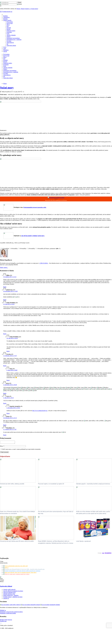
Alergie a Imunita (11, 35)
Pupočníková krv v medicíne (14, 39)
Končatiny (9, 32)
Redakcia (2, 619)
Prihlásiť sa (3, 610)
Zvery (4, 47)
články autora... (4, 267)
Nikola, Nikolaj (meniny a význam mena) (27, 8)
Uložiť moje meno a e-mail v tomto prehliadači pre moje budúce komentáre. (21, 449)
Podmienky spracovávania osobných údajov (11, 611)
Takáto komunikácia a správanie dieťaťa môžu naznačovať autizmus (22, 571)
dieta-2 (6, 567)
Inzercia (10, 619)
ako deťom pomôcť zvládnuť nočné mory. (33, 235)
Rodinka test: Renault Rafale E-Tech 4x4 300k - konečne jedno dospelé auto (25, 569)
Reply (4, 287)
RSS (6, 619)
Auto (4, 48)
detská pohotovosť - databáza (10, 595)
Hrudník (9, 27)
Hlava (8, 24)
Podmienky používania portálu (8, 613)
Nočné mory (7, 87)
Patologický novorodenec (13, 38)
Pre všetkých (17, 604)
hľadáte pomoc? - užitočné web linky (13, 597)
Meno (2, 446)
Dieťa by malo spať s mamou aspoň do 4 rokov (17, 574)
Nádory (8, 36)
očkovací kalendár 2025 (9, 592)
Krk (8, 26)
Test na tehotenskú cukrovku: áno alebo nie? (16, 566)
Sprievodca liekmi (11, 45)
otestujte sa (6, 598)
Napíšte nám (3, 621)
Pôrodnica (6, 50)
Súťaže (5, 51)
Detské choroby (7, 20)
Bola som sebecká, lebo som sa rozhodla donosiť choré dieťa (20, 572)
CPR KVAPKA (43, 263)
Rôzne (5, 83)
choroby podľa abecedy (9, 589)
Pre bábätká (57, 604)
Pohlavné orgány (11, 30)
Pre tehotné (37, 604)
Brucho (8, 29)
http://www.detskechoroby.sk (39, 410)
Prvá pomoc (10, 21)
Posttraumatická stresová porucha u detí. (34, 207)
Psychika (9, 41)
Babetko (5, 19)
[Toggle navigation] (1, 11)
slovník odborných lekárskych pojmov (13, 591)
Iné (7, 44)
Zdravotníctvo (10, 42)
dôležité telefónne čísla (9, 594)
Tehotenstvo (6, 17)
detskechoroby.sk (7, 11)
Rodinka (5, 16)
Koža (8, 33)
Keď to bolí (10, 23)
